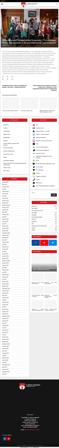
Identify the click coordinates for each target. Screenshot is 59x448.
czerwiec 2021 (5, 325)
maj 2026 (4, 189)
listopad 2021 (5, 314)
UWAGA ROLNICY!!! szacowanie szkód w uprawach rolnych (47, 111)
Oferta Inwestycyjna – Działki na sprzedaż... (38, 296)
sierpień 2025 (5, 210)
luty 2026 (4, 196)
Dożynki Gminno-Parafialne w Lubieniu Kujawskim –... (51, 310)
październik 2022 (6, 288)
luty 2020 (4, 362)
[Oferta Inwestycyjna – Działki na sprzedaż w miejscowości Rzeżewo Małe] (38, 290)
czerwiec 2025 (5, 214)
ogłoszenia (34, 221)
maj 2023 (4, 272)
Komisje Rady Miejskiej (37, 217)
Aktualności (34, 206)
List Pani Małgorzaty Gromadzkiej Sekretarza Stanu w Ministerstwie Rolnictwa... (44, 268)
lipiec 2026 (4, 184)
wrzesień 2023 (5, 263)
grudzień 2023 (5, 256)
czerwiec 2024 (5, 242)
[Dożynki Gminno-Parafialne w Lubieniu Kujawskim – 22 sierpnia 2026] (51, 304)
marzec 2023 (5, 277)
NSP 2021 (34, 219)
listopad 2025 (5, 203)
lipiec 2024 (4, 240)
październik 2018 (6, 364)
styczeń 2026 (5, 198)
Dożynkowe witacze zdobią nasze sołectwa (38, 283)
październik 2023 (6, 260)
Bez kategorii (35, 208)
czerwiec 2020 (5, 353)
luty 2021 (4, 334)
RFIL (33, 223)
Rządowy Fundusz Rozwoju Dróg (39, 226)
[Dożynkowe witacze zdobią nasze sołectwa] (38, 277)
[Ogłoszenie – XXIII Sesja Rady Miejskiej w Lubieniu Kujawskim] (51, 277)
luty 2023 (4, 279)
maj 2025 (4, 217)
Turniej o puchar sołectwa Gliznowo (10, 110)
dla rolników (34, 212)
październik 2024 (6, 233)
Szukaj (33, 192)
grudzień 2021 (5, 311)
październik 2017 (6, 371)
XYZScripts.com (36, 447)
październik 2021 (6, 316)
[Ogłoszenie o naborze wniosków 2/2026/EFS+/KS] (38, 304)
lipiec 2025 (4, 212)
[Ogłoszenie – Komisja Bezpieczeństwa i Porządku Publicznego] (51, 290)
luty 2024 (4, 251)
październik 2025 (6, 205)
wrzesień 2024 (5, 235)
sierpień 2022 (5, 293)
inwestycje (34, 215)
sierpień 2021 (5, 321)
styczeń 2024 (5, 254)
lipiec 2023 (4, 267)
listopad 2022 (5, 286)
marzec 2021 (5, 332)
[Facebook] (4, 438)
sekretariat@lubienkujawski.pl (32, 430)
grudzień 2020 (5, 339)
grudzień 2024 (5, 228)
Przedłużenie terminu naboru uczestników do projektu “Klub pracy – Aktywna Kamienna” (14, 86)
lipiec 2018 (4, 367)
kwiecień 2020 (5, 358)
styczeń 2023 (5, 281)
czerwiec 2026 (5, 186)
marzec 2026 (5, 193)
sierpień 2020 (5, 348)
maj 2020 (4, 355)
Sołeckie (33, 228)
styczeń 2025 (5, 226)
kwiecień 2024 (5, 247)
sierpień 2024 (5, 237)
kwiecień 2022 (5, 302)
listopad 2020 (5, 341)
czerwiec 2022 (5, 297)
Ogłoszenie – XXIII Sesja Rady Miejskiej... (51, 283)
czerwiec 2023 (5, 270)
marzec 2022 (5, 304)
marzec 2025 (5, 221)
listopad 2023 (5, 258)
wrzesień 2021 (5, 318)
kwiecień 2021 (5, 330)
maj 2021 (4, 328)
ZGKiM (33, 230)
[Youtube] (8, 438)
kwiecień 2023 (5, 274)
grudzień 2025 (5, 200)
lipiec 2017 (4, 374)
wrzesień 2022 (5, 291)
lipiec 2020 (4, 351)
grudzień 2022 (5, 284)
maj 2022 (4, 300)
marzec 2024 (5, 249)
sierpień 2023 (5, 265)
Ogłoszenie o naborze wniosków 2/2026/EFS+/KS (38, 310)
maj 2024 (4, 244)
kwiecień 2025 (5, 219)
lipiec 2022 (4, 295)
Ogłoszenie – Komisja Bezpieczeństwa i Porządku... (51, 296)
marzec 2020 (5, 360)
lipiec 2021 (4, 323)
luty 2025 (4, 223)
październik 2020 (6, 344)
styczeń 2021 (5, 337)
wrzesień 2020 (5, 346)
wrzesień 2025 (5, 207)
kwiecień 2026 (5, 191)
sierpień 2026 (5, 182)
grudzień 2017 (5, 369)
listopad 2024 (5, 230)
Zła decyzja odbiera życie (26, 110)
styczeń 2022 (5, 309)
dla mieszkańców (5, 37)
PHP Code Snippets (23, 447)
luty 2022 (4, 307)
